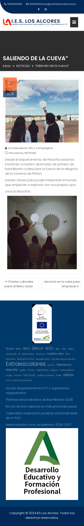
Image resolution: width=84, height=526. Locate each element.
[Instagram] (45, 9)
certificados (28, 354)
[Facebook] (38, 9)
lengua (54, 370)
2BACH (37, 348)
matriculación (66, 370)
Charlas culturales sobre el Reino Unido (18, 284)
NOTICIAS (30, 153)
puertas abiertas (45, 375)
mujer (9, 375)
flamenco (64, 364)
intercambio (42, 370)
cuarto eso (55, 353)
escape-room (43, 359)
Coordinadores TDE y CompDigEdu (30, 148)
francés (12, 370)
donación (10, 359)
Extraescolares (26, 363)
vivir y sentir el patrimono (19, 380)
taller (58, 375)
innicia (30, 370)
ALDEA (71, 348)
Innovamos (16, 153)
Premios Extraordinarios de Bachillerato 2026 (39, 399)
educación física (25, 359)
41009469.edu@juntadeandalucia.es (52, 4)
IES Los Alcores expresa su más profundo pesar (41, 406)
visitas (68, 375)
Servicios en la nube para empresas (62, 284)
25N (64, 348)
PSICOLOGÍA (29, 375)
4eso (57, 348)
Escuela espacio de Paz (64, 359)
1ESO (26, 348)
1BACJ (18, 348)
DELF (67, 354)
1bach (10, 349)
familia (51, 365)
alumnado (11, 354)
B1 (19, 354)
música (17, 375)
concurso (40, 354)
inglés (22, 370)
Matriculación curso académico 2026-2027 (39, 424)
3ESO (49, 348)
